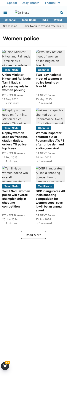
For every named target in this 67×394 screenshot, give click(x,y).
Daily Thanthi (31, 2)
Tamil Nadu (29, 19)
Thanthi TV (52, 2)
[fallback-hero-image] (16, 58)
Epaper (12, 2)
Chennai (10, 19)
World (58, 19)
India (45, 19)
